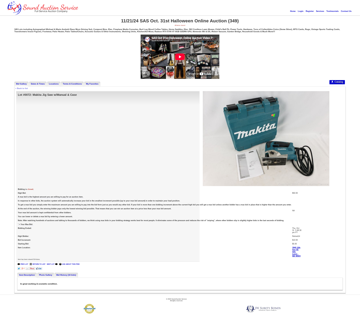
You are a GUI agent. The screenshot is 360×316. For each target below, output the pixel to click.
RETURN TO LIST (38, 264)
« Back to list (21, 88)
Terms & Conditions (72, 84)
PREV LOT (24, 264)
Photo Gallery (45, 275)
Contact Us (346, 11)
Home (293, 11)
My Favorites (92, 84)
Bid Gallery (21, 84)
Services (320, 11)
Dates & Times (38, 84)
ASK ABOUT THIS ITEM (70, 264)
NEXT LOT (51, 264)
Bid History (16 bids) (66, 275)
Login (300, 11)
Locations (54, 84)
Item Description (27, 275)
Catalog (338, 81)
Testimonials (332, 11)
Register (310, 11)
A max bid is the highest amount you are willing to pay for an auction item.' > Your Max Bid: (154, 210)
